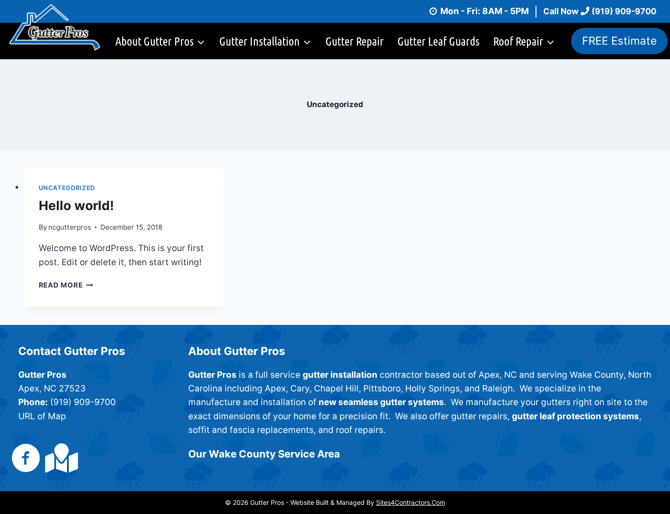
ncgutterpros (69, 227)
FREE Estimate (619, 40)
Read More (66, 285)
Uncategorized (67, 187)
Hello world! (76, 205)
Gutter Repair (354, 41)
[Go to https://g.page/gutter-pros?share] (59, 458)
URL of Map (42, 416)
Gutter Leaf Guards (438, 41)
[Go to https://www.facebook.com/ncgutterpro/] (26, 459)
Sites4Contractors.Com (410, 502)
